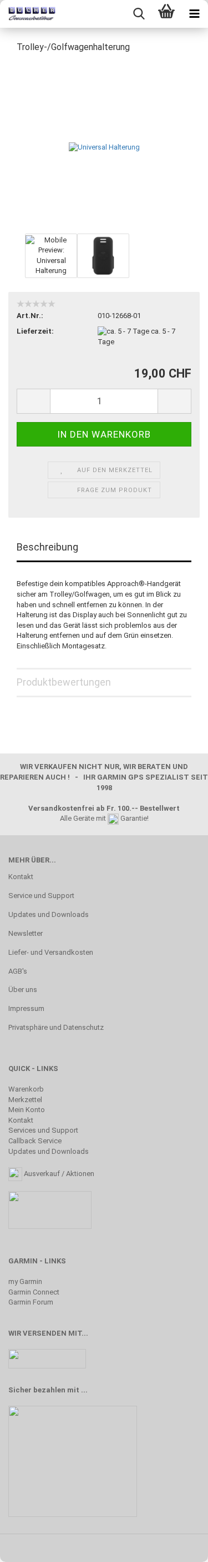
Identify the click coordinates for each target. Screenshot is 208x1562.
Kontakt (20, 876)
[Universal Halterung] (104, 146)
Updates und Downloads (48, 914)
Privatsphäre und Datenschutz (56, 1027)
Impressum (26, 1008)
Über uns (22, 989)
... (84, 1390)
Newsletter (25, 933)
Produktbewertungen (64, 682)
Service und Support (41, 895)
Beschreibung (47, 547)
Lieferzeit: (35, 331)
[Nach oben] (177, 1545)
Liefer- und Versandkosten (50, 952)
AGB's (17, 971)
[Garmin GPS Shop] (27, 14)
